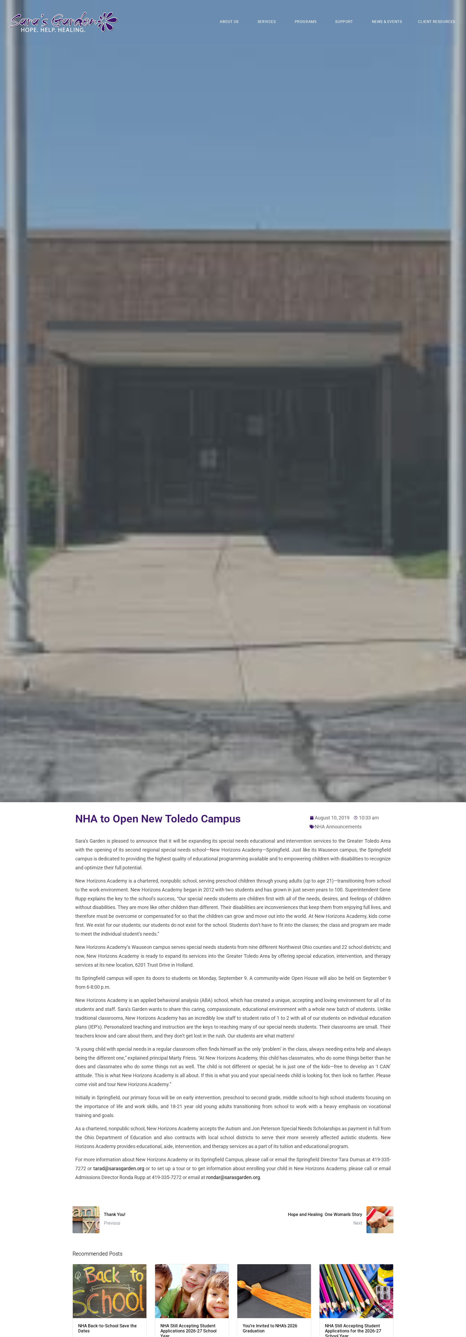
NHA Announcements (338, 826)
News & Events (387, 21)
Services (267, 21)
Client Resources (436, 21)
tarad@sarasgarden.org (118, 1168)
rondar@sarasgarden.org (233, 1177)
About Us (229, 21)
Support (344, 21)
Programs (306, 21)
